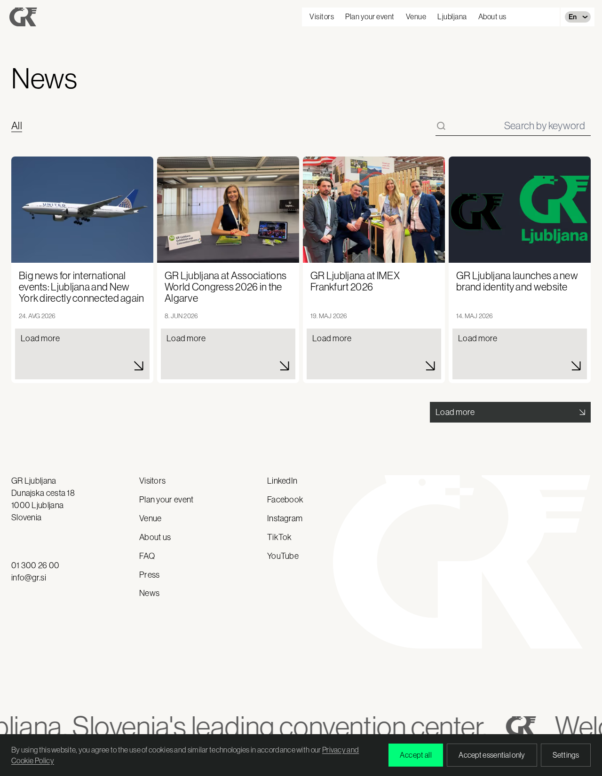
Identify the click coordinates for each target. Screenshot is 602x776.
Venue (416, 16)
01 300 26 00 (35, 565)
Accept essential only (492, 755)
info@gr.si (28, 577)
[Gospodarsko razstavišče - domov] (23, 17)
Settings (566, 755)
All (16, 126)
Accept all (416, 755)
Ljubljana (452, 16)
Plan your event (370, 16)
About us (492, 16)
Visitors (321, 16)
